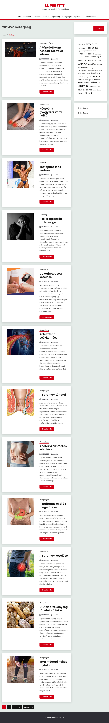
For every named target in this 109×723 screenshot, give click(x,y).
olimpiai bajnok (93, 70)
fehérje (81, 53)
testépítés (95, 76)
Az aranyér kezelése (53, 556)
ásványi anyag (85, 89)
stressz (88, 73)
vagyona (87, 82)
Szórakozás (89, 17)
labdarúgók (83, 67)
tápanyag (97, 80)
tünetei (80, 82)
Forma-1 (87, 57)
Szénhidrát (95, 73)
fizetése (98, 54)
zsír (99, 86)
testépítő (81, 80)
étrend (88, 93)
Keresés (100, 28)
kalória (82, 64)
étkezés (81, 93)
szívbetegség (83, 77)
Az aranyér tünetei (52, 395)
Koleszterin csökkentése (48, 336)
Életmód (46, 17)
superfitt (55, 59)
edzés (95, 47)
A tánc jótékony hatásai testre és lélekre (51, 51)
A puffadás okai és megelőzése (52, 505)
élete (94, 90)
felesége (90, 53)
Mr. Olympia (82, 70)
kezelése (92, 64)
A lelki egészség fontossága (50, 220)
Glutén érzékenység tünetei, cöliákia (53, 608)
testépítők (89, 80)
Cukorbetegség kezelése (50, 275)
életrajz (99, 90)
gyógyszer (80, 60)
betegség (92, 44)
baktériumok (81, 44)
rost (83, 73)
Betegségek (67, 17)
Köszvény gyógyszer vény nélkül (50, 112)
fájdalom (100, 57)
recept (101, 70)
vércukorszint (93, 86)
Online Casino (83, 108)
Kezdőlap (17, 17)
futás (94, 57)
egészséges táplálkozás (87, 51)
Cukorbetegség (81, 48)
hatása (87, 59)
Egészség (56, 17)
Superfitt (54, 5)
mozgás (91, 68)
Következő (28, 707)
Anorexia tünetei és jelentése (53, 447)
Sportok (77, 17)
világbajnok (95, 82)
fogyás (80, 57)
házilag (94, 60)
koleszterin (99, 64)
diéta (88, 48)
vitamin (83, 86)
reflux (79, 73)
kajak (99, 60)
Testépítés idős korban (50, 168)
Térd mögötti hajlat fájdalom (53, 663)
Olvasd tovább (47, 92)
